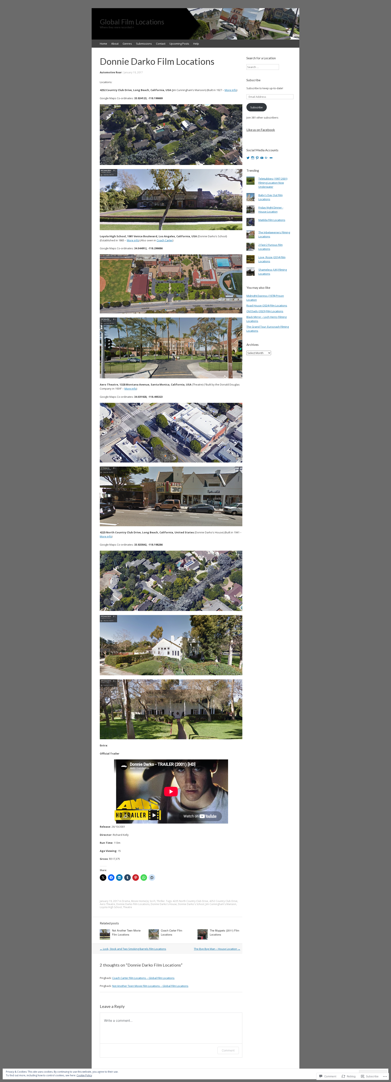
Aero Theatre (107, 904)
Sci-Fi (152, 901)
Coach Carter (165, 240)
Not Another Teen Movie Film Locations (126, 932)
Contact (160, 43)
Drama (126, 901)
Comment (228, 1050)
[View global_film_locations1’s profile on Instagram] (252, 157)
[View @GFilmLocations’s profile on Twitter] (248, 157)
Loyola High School (111, 907)
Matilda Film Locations (271, 220)
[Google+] (266, 157)
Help (196, 43)
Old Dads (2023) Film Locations (264, 311)
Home (103, 43)
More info (231, 90)
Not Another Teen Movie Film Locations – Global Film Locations (150, 986)
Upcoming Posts (179, 43)
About (115, 43)
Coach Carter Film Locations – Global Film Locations (143, 978)
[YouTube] (262, 157)
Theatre (127, 907)
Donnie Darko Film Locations (132, 904)
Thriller (161, 901)
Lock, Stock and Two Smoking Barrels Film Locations (133, 949)
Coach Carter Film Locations (171, 932)
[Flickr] (271, 157)
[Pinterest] (257, 157)
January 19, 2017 (133, 72)
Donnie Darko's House (164, 904)
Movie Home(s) (139, 901)
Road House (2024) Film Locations (266, 305)
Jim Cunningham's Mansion (220, 904)
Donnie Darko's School (191, 904)
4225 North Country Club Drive (190, 901)
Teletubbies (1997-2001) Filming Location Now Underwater (272, 183)
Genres (127, 43)
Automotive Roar (111, 72)
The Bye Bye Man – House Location (217, 949)
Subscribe (253, 80)
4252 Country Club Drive (223, 901)
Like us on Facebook (260, 130)
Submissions (144, 43)
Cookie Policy (84, 1075)
